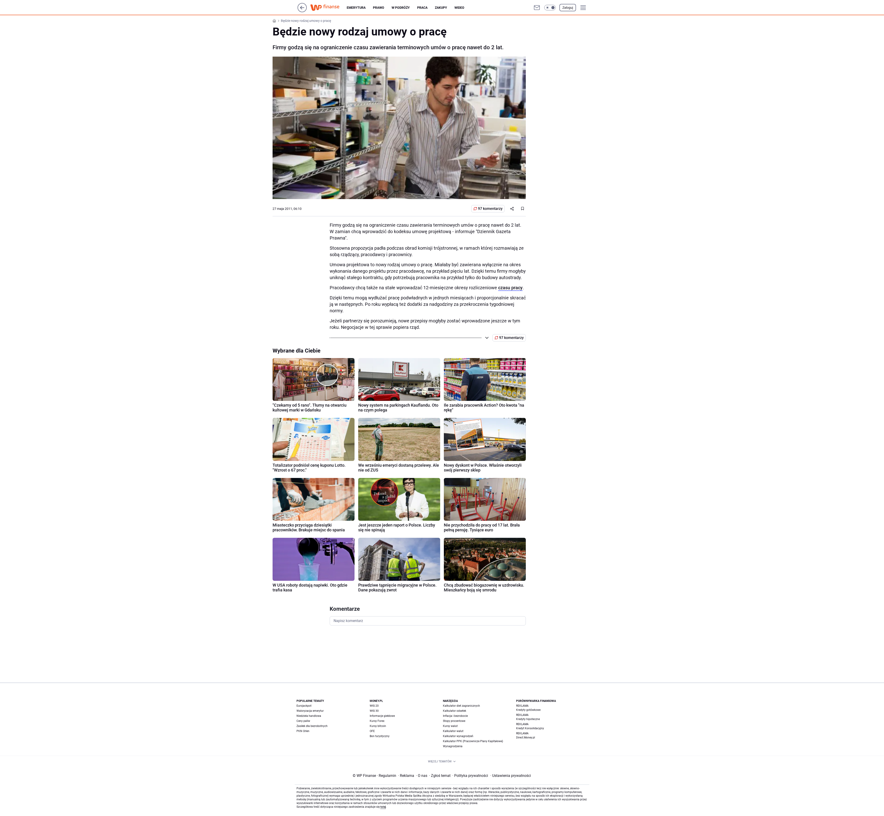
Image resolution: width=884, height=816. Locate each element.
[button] (550, 7)
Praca (422, 7)
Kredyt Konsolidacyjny (530, 728)
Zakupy (441, 7)
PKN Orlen (303, 731)
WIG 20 (374, 705)
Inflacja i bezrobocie (455, 716)
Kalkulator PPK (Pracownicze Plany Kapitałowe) (473, 741)
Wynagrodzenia (452, 746)
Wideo (459, 7)
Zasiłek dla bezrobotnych (312, 726)
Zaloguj (567, 7)
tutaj (383, 806)
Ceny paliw (303, 721)
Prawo (378, 7)
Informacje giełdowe (382, 716)
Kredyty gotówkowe (528, 710)
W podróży (401, 7)
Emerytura (356, 7)
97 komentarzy (490, 208)
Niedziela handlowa (309, 716)
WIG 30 (374, 710)
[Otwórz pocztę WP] (537, 7)
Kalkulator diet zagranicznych (461, 705)
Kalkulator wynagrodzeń (458, 736)
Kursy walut (450, 726)
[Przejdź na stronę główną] (302, 11)
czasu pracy (510, 287)
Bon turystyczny (380, 736)
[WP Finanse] (328, 7)
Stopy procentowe (454, 721)
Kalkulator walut (453, 731)
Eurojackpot (304, 705)
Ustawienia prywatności (510, 775)
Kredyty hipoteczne (528, 719)
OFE (372, 731)
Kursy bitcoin (378, 726)
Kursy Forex (377, 721)
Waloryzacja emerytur (310, 710)
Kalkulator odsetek (454, 710)
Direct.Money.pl (525, 737)
